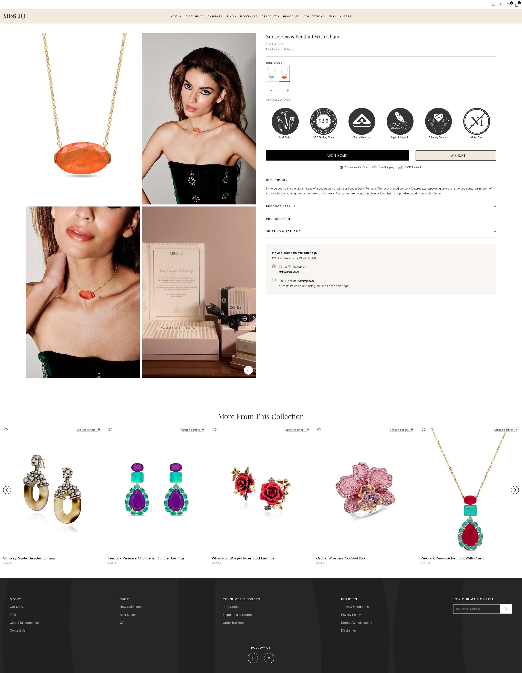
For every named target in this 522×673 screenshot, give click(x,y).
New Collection (131, 606)
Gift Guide (194, 16)
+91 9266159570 (289, 272)
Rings (231, 16)
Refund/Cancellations (356, 622)
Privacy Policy (351, 614)
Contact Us (17, 630)
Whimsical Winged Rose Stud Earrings (243, 558)
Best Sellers (128, 614)
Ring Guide (231, 606)
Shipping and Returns (238, 614)
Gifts (123, 622)
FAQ (13, 614)
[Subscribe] (506, 609)
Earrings (215, 16)
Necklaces (249, 16)
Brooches (291, 16)
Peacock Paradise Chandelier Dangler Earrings (145, 558)
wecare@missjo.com (302, 281)
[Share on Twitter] (269, 658)
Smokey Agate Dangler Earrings (29, 558)
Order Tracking (233, 622)
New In (176, 16)
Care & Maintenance (24, 622)
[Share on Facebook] (253, 658)
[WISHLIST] (456, 155)
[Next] (515, 490)
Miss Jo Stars (340, 16)
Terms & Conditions (355, 606)
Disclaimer (348, 630)
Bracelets (270, 16)
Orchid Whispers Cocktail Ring (341, 558)
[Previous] (7, 490)
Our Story (16, 606)
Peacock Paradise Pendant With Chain (452, 558)
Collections (314, 16)
